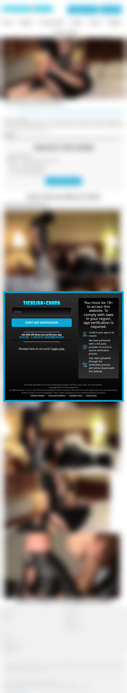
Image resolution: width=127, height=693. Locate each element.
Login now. (58, 349)
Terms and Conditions (56, 395)
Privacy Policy (91, 395)
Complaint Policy (75, 395)
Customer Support (37, 395)
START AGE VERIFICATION (41, 322)
